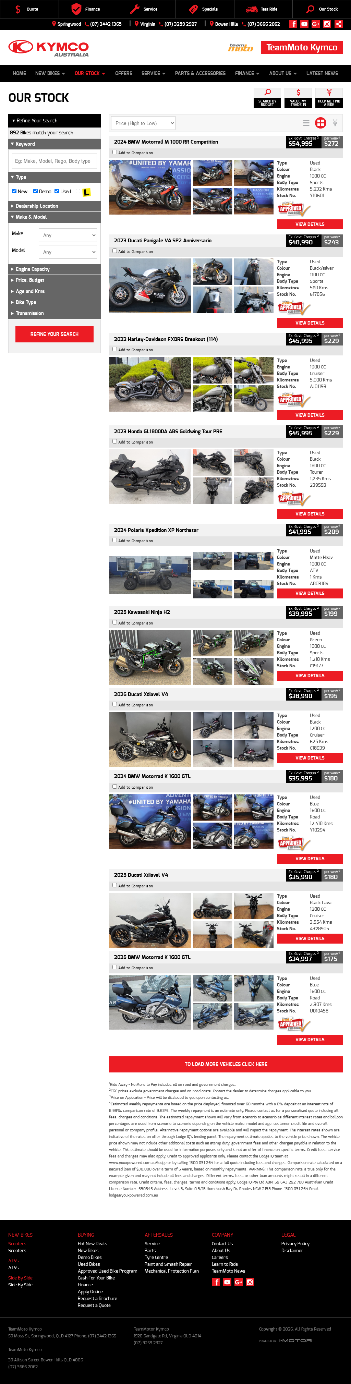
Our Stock (87, 73)
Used (65, 192)
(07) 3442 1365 (106, 24)
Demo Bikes (90, 1257)
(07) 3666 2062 (263, 24)
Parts (150, 1250)
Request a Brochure (97, 1298)
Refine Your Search (35, 121)
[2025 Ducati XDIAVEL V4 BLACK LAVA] (191, 920)
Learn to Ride (225, 1264)
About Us (280, 73)
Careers (220, 1257)
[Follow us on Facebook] (294, 24)
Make (17, 234)
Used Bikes (89, 1264)
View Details (310, 224)
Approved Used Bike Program (107, 1271)
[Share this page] (337, 24)
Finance (244, 73)
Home (19, 73)
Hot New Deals (92, 1244)
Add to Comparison (135, 153)
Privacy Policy (295, 1244)
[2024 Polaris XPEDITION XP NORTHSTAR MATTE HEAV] (191, 575)
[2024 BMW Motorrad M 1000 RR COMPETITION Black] (191, 187)
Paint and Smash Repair (168, 1264)
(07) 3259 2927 (181, 24)
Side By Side (20, 1278)
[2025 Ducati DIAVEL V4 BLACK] (191, 739)
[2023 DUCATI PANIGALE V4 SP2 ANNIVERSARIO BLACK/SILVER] (191, 285)
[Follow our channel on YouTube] (306, 24)
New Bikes (47, 73)
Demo (44, 192)
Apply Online (90, 1292)
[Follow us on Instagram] (328, 24)
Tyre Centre (156, 1257)
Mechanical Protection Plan (172, 1271)
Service (151, 73)
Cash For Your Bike (96, 1278)
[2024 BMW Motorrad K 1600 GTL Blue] (191, 821)
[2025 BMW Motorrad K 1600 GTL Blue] (191, 1002)
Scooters (17, 1244)
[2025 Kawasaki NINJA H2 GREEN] (191, 657)
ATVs (13, 1261)
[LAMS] (86, 192)
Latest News (322, 73)
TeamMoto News (228, 1271)
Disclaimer (292, 1250)
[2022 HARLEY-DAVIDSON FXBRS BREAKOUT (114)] (191, 384)
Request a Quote (94, 1305)
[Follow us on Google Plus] (317, 24)
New (21, 192)
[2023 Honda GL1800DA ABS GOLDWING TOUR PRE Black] (191, 476)
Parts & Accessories (200, 73)
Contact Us (222, 1244)
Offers (123, 73)
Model (18, 250)
